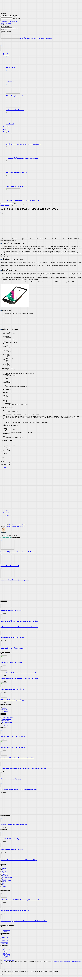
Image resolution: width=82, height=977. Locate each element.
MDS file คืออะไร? (10, 67)
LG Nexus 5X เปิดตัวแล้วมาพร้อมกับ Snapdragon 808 (15, 580)
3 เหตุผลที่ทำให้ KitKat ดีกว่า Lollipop (10, 839)
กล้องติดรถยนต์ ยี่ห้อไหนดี (7, 717)
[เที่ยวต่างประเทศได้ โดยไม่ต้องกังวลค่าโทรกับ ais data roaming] (13, 155)
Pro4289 (3, 874)
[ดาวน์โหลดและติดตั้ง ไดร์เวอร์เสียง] (13, 107)
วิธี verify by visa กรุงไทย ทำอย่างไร (17, 524)
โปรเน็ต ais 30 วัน (4, 943)
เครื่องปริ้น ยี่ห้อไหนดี (6, 720)
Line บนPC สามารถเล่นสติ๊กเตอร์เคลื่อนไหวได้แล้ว (14, 824)
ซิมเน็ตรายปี (4, 884)
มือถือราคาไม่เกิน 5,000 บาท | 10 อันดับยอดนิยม (13, 736)
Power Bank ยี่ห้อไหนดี (7, 722)
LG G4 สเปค (6, 513)
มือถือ (3, 883)
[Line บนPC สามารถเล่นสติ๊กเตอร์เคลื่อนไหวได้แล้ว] (4, 821)
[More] (31, 215)
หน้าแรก (6, 53)
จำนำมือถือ (4, 873)
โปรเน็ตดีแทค (5, 711)
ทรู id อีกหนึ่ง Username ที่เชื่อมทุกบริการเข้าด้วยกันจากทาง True (22, 200)
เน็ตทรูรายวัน (5, 725)
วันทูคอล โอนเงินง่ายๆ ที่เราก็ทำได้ (14, 186)
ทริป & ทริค (6, 55)
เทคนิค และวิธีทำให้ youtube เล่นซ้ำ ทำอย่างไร (17, 526)
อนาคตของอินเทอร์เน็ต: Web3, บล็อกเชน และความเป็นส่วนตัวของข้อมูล (19, 621)
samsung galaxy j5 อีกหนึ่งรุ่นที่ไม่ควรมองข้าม (12, 849)
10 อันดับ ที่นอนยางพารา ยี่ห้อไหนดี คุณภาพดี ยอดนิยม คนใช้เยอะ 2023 (19, 627)
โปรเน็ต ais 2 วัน (4, 938)
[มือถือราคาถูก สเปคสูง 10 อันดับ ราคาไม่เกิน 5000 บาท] (4, 907)
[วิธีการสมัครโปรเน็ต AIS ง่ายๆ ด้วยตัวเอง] (4, 607)
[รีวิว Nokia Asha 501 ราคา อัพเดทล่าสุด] (4, 776)
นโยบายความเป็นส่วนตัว (6, 23)
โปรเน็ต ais (4, 709)
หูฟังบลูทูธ (4, 878)
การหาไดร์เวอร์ (10, 124)
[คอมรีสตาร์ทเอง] (13, 79)
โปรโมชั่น (6, 131)
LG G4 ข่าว (5, 510)
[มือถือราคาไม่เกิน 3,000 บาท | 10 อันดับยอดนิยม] (4, 744)
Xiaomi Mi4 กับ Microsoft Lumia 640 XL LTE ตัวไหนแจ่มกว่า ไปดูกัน (19, 860)
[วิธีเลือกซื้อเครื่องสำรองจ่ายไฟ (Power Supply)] (4, 645)
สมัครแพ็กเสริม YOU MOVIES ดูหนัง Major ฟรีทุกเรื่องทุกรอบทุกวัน (23, 144)
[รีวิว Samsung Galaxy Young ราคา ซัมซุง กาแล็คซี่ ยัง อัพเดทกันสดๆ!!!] (4, 786)
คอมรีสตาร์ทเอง (10, 81)
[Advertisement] (24, 42)
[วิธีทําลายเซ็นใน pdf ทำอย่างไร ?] (13, 93)
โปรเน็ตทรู (4, 708)
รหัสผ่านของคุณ (16, 18)
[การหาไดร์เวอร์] (13, 121)
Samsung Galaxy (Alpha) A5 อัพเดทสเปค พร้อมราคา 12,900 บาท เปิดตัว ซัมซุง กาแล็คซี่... (24, 921)
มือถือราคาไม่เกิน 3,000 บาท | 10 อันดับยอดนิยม (13, 747)
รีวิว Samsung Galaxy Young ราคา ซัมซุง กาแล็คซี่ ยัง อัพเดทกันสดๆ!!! (19, 789)
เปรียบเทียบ (6, 128)
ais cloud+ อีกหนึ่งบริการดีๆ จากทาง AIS (16, 172)
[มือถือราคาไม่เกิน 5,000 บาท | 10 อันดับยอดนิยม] (4, 734)
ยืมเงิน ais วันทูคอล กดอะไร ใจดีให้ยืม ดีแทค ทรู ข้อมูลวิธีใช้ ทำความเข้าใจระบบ (21, 900)
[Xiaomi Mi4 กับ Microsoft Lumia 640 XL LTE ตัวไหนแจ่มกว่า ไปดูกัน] (4, 857)
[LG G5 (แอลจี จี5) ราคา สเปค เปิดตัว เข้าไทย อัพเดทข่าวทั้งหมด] (7, 549)
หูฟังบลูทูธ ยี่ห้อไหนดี (6, 719)
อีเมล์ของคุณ (15, 28)
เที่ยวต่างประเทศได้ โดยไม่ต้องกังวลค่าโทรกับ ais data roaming (22, 158)
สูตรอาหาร (4, 869)
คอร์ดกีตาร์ (4, 871)
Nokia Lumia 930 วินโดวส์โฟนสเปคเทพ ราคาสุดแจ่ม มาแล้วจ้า (17, 758)
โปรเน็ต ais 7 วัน (4, 942)
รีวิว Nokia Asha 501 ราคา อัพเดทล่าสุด (11, 779)
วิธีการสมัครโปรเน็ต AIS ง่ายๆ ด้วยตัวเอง (11, 610)
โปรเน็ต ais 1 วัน (4, 937)
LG (8, 205)
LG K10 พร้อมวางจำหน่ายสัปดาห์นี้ (10, 566)
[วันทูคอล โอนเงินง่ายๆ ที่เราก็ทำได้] (13, 183)
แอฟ (5, 129)
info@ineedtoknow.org (9, 972)
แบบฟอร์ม (4, 868)
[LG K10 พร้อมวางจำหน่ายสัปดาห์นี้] (7, 563)
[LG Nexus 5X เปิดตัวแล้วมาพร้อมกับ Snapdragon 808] (7, 577)
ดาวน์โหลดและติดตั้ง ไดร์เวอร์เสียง (15, 110)
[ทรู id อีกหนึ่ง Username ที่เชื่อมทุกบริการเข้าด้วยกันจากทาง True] (13, 197)
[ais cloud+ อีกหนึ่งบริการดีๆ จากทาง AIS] (13, 169)
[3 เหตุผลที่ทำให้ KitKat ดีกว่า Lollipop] (4, 836)
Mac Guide (6, 126)
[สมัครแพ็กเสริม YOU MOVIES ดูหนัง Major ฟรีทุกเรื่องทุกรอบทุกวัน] (13, 141)
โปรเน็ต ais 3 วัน (4, 940)
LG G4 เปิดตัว (6, 515)
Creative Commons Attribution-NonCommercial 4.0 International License (66, 961)
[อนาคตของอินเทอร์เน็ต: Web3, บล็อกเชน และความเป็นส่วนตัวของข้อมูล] (4, 618)
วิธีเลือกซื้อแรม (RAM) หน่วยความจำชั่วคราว (12, 637)
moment (2, 534)
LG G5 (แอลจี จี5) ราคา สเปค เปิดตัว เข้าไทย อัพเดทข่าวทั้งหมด (17, 552)
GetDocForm (4, 881)
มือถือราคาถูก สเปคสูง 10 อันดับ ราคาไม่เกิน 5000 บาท (15, 910)
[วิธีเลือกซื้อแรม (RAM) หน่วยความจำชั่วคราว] (4, 634)
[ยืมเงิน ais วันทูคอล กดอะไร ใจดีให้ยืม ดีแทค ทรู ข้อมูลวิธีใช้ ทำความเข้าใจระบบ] (4, 897)
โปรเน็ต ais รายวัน (6, 723)
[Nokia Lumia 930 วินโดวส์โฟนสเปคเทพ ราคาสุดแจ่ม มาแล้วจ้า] (4, 755)
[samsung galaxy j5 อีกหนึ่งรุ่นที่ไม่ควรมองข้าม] (4, 846)
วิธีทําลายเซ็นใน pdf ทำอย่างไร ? (14, 96)
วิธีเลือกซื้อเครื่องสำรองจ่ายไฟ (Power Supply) (12, 648)
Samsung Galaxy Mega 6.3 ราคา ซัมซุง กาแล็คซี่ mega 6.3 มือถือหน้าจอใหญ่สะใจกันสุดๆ (24, 768)
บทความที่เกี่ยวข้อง (5, 537)
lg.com (4, 467)
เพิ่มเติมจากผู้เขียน (15, 537)
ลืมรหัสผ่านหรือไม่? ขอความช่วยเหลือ (9, 21)
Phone (6, 205)
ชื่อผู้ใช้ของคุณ (15, 16)
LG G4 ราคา (6, 512)
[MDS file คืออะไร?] (13, 65)
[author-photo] (4, 533)
